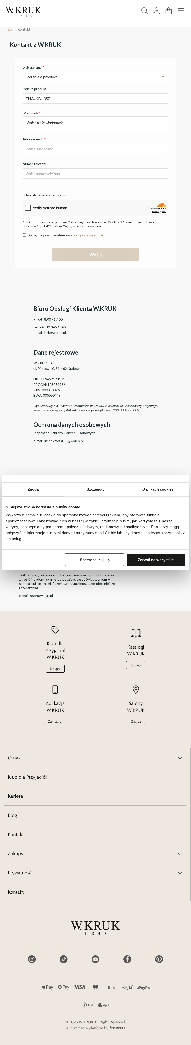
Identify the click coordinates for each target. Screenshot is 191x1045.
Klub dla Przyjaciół (27, 777)
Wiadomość (31, 113)
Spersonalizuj (92, 560)
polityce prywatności (89, 226)
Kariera (15, 796)
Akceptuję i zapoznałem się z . (66, 235)
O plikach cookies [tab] (158, 489)
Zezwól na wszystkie (156, 560)
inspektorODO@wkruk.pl (64, 441)
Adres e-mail (34, 139)
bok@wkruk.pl (55, 332)
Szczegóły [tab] (96, 489)
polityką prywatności (89, 235)
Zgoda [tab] (33, 489)
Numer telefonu (35, 164)
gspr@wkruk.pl (41, 595)
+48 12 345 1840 (52, 327)
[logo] (23, 12)
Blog (12, 815)
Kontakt (16, 834)
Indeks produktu (37, 89)
